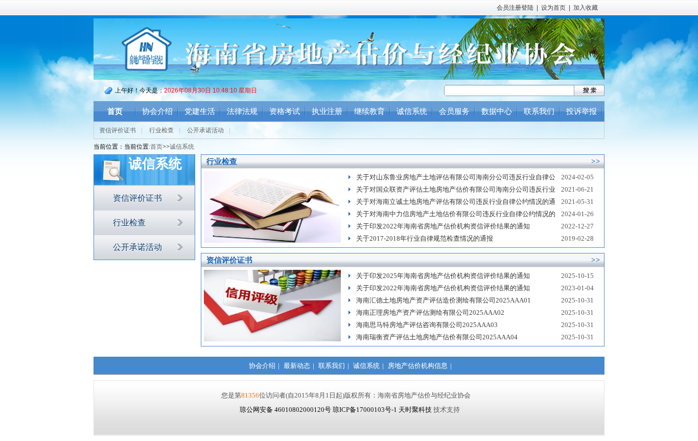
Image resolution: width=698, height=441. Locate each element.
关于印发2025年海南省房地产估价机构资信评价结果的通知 (443, 276)
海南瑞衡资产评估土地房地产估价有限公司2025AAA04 (437, 337)
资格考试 (284, 111)
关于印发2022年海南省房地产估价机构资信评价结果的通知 (443, 226)
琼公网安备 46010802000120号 (286, 409)
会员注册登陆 (515, 7)
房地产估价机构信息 (418, 365)
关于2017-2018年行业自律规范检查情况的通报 (424, 238)
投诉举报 (581, 111)
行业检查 (161, 130)
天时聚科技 (415, 409)
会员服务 (454, 111)
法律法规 (242, 111)
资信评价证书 (117, 130)
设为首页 (553, 7)
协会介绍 (157, 111)
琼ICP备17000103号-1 (365, 409)
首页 (115, 111)
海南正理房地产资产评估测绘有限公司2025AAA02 (430, 312)
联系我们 (539, 111)
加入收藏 (585, 7)
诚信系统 (412, 111)
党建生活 (199, 111)
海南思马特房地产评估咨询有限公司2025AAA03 (427, 325)
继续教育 (369, 111)
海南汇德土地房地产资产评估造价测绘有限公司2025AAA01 (443, 300)
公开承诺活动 (205, 130)
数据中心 (496, 111)
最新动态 (297, 365)
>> (595, 161)
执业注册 (327, 111)
